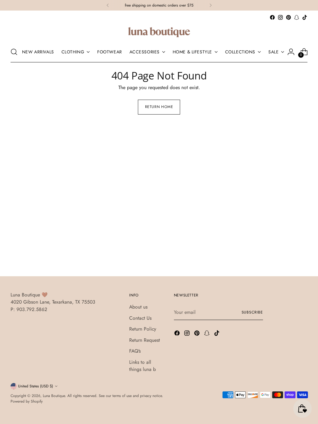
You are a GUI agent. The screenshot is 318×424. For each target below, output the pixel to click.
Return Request (144, 340)
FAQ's (135, 350)
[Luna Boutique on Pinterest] (288, 17)
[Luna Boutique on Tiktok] (304, 17)
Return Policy (142, 328)
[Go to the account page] (291, 52)
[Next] (210, 5)
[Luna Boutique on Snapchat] (296, 17)
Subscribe (252, 312)
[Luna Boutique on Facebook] (272, 17)
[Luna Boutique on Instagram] (280, 17)
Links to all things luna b (142, 366)
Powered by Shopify (27, 401)
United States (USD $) (35, 386)
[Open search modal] (14, 52)
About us (138, 306)
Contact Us (140, 318)
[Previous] (108, 5)
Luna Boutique (54, 396)
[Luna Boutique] (159, 31)
